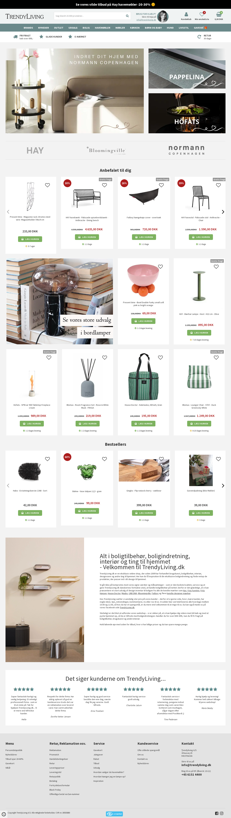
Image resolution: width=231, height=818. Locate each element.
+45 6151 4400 (192, 774)
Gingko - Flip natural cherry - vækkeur (143, 490)
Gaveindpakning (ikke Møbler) (201, 490)
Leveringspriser (57, 767)
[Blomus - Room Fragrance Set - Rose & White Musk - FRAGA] (87, 376)
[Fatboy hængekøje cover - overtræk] (144, 211)
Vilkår (8, 767)
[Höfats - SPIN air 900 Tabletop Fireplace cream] (31, 376)
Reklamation (55, 750)
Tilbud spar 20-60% (14, 759)
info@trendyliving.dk (146, 19)
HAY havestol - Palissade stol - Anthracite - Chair (201, 219)
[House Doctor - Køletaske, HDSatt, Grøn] (143, 376)
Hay (185, 590)
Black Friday (55, 789)
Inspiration (98, 781)
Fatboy (155, 593)
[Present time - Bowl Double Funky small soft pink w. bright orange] (143, 279)
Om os (141, 754)
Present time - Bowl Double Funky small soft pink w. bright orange (143, 304)
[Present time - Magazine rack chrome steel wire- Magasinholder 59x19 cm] (30, 196)
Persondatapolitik (14, 750)
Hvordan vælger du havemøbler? (109, 772)
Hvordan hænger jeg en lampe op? (110, 776)
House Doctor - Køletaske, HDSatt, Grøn (143, 405)
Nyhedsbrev (11, 754)
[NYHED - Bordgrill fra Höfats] (187, 113)
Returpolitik (55, 776)
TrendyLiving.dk (127, 607)
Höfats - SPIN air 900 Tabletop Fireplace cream (32, 406)
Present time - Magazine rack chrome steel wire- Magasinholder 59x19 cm (30, 218)
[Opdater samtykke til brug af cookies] (3, 814)
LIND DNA (133, 593)
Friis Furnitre (193, 590)
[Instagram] (220, 814)
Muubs (125, 593)
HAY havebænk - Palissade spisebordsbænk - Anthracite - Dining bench (87, 219)
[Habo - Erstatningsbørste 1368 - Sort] (30, 470)
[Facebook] (216, 814)
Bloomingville (144, 593)
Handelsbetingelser (59, 759)
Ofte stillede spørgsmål (149, 750)
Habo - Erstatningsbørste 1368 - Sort (30, 490)
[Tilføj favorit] (47, 186)
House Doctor (114, 593)
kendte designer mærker (178, 593)
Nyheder (43, 27)
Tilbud (96, 763)
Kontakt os (143, 759)
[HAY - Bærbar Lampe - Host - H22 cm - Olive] (199, 285)
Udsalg (97, 767)
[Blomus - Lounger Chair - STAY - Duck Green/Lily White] (199, 376)
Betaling (53, 781)
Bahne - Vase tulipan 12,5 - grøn (87, 491)
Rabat (96, 759)
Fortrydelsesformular (60, 785)
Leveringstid (55, 772)
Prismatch (54, 754)
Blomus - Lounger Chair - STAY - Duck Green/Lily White (199, 406)
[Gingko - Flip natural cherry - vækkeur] (144, 470)
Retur (52, 763)
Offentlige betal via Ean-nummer (65, 794)
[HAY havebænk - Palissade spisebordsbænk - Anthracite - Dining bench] (87, 211)
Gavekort (10, 763)
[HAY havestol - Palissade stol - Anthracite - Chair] (201, 211)
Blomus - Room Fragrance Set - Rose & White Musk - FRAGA (88, 406)
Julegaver (98, 754)
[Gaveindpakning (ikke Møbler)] (201, 470)
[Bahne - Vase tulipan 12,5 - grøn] (87, 485)
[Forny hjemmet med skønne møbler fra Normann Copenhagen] (75, 90)
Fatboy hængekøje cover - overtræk (144, 217)
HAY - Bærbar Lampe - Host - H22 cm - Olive (199, 314)
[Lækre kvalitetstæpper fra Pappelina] (187, 68)
